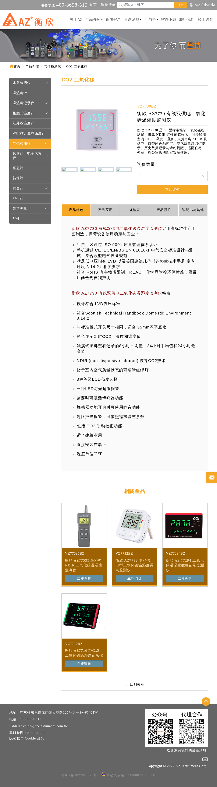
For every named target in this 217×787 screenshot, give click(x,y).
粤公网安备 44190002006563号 (131, 775)
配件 (16, 218)
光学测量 (20, 208)
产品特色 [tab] (76, 210)
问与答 (150, 19)
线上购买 (205, 19)
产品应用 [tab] (105, 210)
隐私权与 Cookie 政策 (26, 738)
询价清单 (108, 5)
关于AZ (76, 19)
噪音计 (18, 188)
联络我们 (187, 19)
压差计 (18, 168)
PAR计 (18, 198)
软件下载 (168, 19)
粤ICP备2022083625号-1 (80, 775)
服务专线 (64, 5)
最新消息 (131, 19)
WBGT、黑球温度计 (29, 133)
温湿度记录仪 (23, 103)
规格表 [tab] (134, 210)
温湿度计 (20, 93)
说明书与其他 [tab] (193, 210)
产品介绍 (93, 19)
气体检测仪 (22, 143)
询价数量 (146, 164)
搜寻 (180, 4)
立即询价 (172, 189)
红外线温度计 (23, 123)
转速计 (18, 178)
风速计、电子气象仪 (27, 156)
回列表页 (137, 684)
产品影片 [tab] (164, 210)
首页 (93, 5)
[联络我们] (211, 477)
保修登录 (113, 19)
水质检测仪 (22, 83)
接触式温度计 (23, 113)
